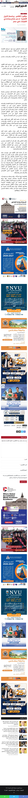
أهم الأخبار (21, 10)
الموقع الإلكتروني (23, 470)
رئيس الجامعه (24, 427)
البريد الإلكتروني (23, 464)
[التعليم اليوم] (18, 6)
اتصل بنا (6, 790)
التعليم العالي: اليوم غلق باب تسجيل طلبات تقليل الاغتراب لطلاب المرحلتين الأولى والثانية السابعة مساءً (9, 743)
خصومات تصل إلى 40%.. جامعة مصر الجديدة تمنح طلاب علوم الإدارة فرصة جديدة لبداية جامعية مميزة (10, 736)
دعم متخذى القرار (7, 425)
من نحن (17, 790)
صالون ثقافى (19, 427)
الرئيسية (25, 10)
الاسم (25, 459)
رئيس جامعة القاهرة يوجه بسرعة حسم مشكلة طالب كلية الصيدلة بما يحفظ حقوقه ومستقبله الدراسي (10, 730)
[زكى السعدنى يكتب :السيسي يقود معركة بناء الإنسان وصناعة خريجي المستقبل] (23, 723)
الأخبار (22, 13)
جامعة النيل (13, 425)
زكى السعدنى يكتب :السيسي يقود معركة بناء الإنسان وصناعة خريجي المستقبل (10, 723)
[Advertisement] (14, 769)
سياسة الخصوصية (12, 790)
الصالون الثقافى (19, 425)
